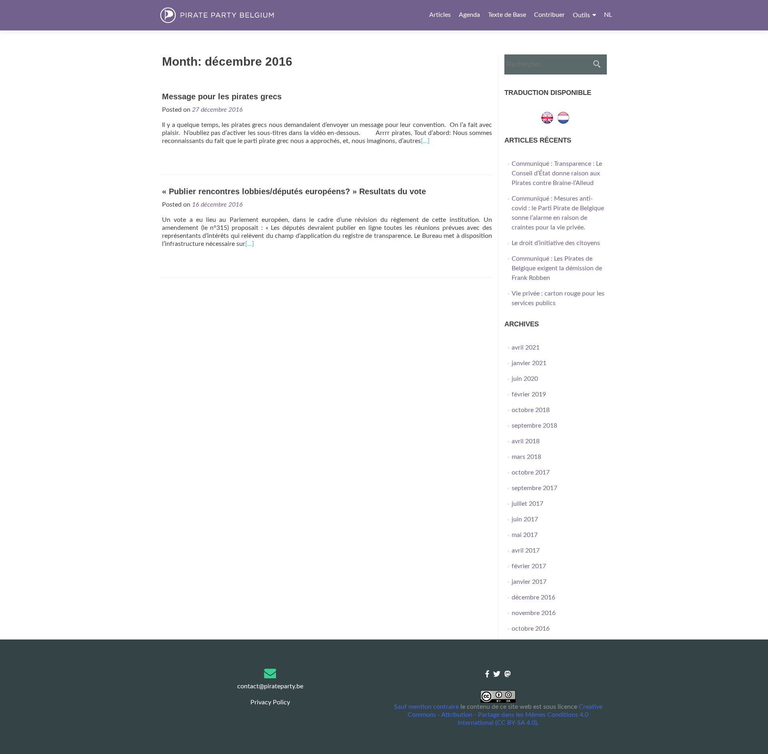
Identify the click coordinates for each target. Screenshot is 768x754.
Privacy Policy (270, 702)
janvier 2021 (529, 363)
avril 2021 (526, 347)
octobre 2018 (531, 410)
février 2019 (529, 394)
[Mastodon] (507, 674)
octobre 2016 (531, 628)
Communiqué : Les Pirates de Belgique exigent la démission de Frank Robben (557, 268)
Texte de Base (507, 15)
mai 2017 (525, 535)
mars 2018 (526, 457)
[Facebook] (487, 674)
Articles (440, 15)
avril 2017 (526, 550)
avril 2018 (526, 441)
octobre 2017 (531, 472)
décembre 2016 (533, 597)
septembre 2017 (534, 488)
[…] (425, 141)
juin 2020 (525, 379)
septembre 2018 (534, 425)
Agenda (469, 15)
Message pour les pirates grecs (222, 96)
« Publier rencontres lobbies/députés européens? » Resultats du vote (294, 191)
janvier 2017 (529, 582)
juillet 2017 (527, 504)
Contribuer (549, 15)
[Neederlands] (563, 117)
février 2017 (529, 566)
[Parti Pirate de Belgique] (230, 15)
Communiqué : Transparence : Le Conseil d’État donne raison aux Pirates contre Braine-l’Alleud (557, 173)
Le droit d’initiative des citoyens (556, 243)
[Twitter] (496, 674)
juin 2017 (525, 519)
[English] (547, 117)
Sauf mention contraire (426, 707)
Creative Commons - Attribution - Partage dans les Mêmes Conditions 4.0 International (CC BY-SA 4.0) (505, 715)
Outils (581, 15)
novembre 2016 (534, 613)
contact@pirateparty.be (270, 686)
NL (608, 15)
